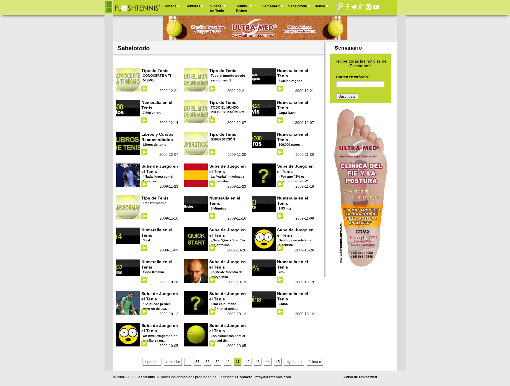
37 (197, 362)
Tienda (319, 6)
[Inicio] (137, 7)
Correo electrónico (353, 77)
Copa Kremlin (153, 272)
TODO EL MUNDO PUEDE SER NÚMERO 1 (227, 112)
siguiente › (294, 362)
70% (282, 272)
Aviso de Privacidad (360, 377)
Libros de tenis (154, 144)
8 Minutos (218, 208)
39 (217, 362)
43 (258, 362)
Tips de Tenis (155, 70)
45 (278, 362)
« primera (152, 362)
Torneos (169, 6)
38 (207, 362)
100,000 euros (289, 144)
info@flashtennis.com (272, 377)
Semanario (271, 6)
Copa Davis (287, 113)
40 (227, 362)
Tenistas (193, 6)
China (283, 304)
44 (268, 362)
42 (248, 362)
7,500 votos (152, 113)
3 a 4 (146, 240)
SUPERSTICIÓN (223, 139)
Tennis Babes (241, 8)
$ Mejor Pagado (291, 81)
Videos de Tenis (217, 8)
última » (314, 362)
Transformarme (154, 203)
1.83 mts (285, 208)
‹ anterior (173, 362)
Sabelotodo (297, 6)
